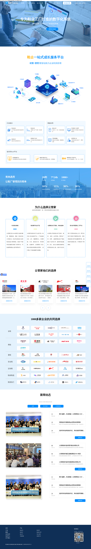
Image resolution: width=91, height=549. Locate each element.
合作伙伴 (40, 3)
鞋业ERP (38, 530)
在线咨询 (88, 265)
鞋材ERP (21, 532)
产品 (28, 3)
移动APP (21, 534)
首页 (23, 3)
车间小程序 (39, 534)
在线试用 (88, 280)
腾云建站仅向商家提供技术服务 (11, 544)
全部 (33, 406)
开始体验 (47, 519)
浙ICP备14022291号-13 (27, 544)
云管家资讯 (58, 406)
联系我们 (76, 528)
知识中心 (48, 3)
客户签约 (45, 406)
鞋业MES (21, 530)
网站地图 (18, 544)
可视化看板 (22, 536)
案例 (33, 3)
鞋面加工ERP (39, 532)
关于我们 (57, 3)
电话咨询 (88, 270)
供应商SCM (39, 536)
